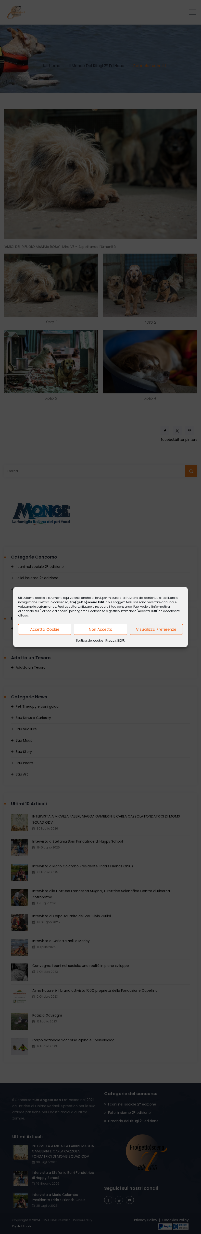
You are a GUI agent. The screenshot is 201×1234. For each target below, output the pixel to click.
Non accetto (100, 629)
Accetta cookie (44, 629)
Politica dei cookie (89, 640)
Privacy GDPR (115, 640)
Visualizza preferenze (156, 629)
